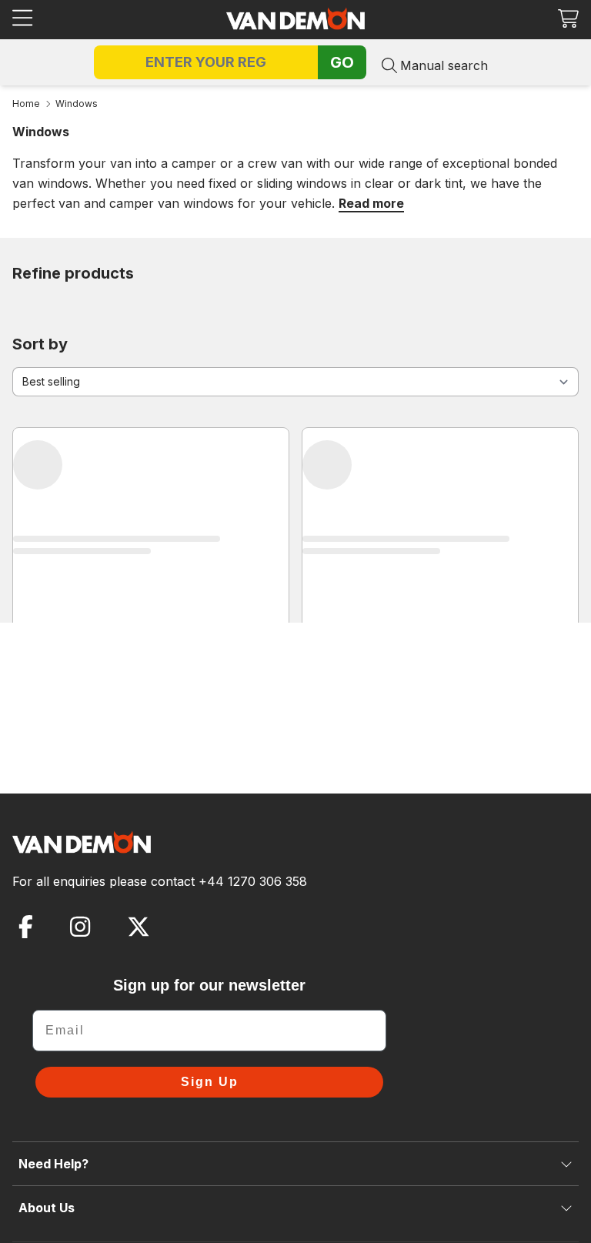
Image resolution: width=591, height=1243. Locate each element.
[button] (568, 18)
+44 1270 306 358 (253, 881)
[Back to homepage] (295, 18)
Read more (371, 203)
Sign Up (210, 1081)
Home (26, 103)
